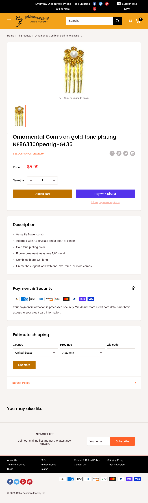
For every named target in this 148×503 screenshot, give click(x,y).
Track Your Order (116, 464)
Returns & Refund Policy (87, 460)
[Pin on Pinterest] (118, 153)
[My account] (130, 21)
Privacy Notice (48, 464)
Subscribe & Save (129, 6)
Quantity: (19, 180)
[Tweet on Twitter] (125, 153)
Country (18, 344)
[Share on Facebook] (112, 153)
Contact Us (80, 464)
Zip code (113, 344)
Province (66, 344)
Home (10, 35)
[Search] (117, 21)
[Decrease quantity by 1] (31, 180)
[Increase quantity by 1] (54, 180)
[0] (138, 21)
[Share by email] (132, 153)
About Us (12, 460)
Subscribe (122, 441)
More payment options (105, 202)
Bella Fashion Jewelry (29, 153)
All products (24, 35)
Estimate (24, 364)
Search (44, 469)
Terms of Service (16, 464)
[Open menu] (9, 21)
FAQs (44, 460)
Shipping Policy (115, 460)
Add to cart (42, 193)
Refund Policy (21, 382)
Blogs (10, 469)
